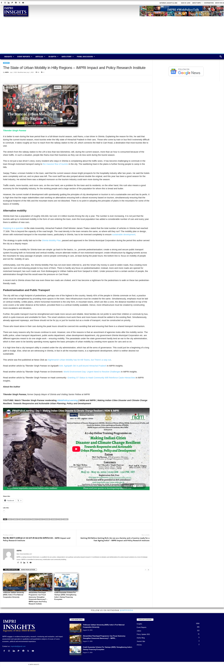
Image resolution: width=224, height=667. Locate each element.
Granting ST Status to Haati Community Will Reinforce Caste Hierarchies (101, 377)
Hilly (10, 519)
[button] (220, 56)
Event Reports (23, 56)
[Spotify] (15, 3)
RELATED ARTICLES (11, 569)
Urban (66, 519)
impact (16, 519)
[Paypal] (12, 3)
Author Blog (141, 638)
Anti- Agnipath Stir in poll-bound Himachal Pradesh (82, 366)
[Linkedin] (8, 3)
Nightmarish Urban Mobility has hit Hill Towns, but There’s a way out (79, 360)
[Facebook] (1, 3)
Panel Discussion (85, 56)
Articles (39, 56)
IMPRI (7, 72)
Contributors (209, 3)
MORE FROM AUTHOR (28, 569)
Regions (47, 519)
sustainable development (123, 234)
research (54, 519)
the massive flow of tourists (55, 164)
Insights (8, 56)
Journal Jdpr (141, 641)
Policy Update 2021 (143, 634)
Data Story (67, 56)
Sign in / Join (185, 3)
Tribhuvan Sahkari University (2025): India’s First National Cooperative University (13, 595)
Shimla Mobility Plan (51, 240)
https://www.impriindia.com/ (24, 554)
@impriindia (126, 610)
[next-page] (148, 569)
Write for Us (219, 3)
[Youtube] (23, 3)
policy (41, 519)
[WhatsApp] (16, 78)
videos (139, 631)
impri (21, 519)
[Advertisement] (112, 36)
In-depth (52, 56)
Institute (27, 519)
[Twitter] (19, 3)
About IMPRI (196, 3)
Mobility (34, 519)
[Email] (26, 78)
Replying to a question (13, 228)
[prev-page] (145, 569)
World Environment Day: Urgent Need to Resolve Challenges (92, 372)
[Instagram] (5, 3)
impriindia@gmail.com (18, 646)
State (60, 519)
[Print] (32, 78)
